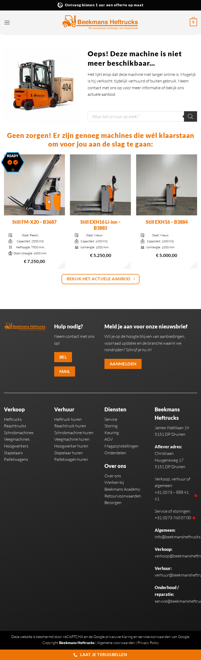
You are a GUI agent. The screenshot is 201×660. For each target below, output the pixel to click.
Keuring (111, 432)
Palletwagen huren (71, 459)
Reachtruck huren (70, 425)
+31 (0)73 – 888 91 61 (172, 496)
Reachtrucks (15, 425)
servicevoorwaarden (154, 636)
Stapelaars (13, 452)
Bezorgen (112, 502)
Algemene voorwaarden (116, 642)
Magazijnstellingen (121, 446)
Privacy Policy (148, 642)
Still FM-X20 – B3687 (34, 222)
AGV (108, 439)
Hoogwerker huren (71, 446)
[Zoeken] (190, 116)
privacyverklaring (119, 636)
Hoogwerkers (16, 446)
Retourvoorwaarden (122, 496)
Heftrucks (13, 419)
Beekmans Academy (122, 489)
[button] (7, 22)
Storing (111, 425)
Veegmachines (17, 439)
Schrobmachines (19, 432)
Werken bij (114, 482)
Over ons (112, 475)
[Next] (197, 212)
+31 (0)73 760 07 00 (173, 517)
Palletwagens (16, 459)
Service (110, 419)
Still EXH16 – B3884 (167, 222)
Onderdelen (115, 452)
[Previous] (4, 212)
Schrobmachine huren (73, 432)
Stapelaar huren (68, 452)
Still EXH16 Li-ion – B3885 (100, 225)
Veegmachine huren (72, 439)
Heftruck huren (68, 419)
